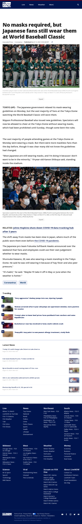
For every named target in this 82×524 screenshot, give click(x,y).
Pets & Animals (28, 478)
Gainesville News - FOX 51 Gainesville (70, 426)
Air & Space (7, 473)
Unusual (26, 475)
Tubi (4, 422)
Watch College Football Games (49, 479)
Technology (7, 478)
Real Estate (68, 459)
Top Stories (27, 411)
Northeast (49, 408)
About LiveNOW (71, 469)
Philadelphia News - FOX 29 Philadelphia (50, 417)
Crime (25, 422)
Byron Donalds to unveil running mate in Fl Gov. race (20, 368)
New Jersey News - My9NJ (50, 426)
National (26, 414)
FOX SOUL (6, 424)
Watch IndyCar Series (51, 489)
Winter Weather (49, 449)
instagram (70, 514)
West (25, 445)
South (67, 408)
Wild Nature (7, 480)
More (51, 5)
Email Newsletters (70, 480)
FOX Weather (7, 419)
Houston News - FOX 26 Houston (71, 435)
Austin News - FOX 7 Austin (71, 439)
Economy (67, 449)
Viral (25, 469)
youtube (62, 514)
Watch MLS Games (50, 503)
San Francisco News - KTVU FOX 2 (30, 459)
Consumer (67, 456)
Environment (48, 456)
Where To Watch (8, 411)
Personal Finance (70, 454)
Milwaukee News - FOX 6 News (9, 463)
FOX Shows (6, 427)
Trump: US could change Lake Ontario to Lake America (21, 349)
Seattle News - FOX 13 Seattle (30, 463)
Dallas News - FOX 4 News (71, 430)
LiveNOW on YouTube (10, 414)
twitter (74, 514)
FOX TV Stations (8, 416)
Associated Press (8, 42)
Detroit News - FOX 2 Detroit (10, 454)
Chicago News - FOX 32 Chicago (10, 450)
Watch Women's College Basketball (50, 497)
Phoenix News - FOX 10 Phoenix (30, 450)
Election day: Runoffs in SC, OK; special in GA (17, 387)
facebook (66, 514)
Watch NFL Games (50, 475)
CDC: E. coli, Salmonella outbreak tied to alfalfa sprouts (21, 378)
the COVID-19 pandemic (46, 240)
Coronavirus (18, 42)
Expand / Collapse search (78, 4)
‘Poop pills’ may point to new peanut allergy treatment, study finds (42, 332)
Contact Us (68, 473)
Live (5, 408)
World (23, 282)
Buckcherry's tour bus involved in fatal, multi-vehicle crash (39, 324)
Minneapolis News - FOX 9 (9, 459)
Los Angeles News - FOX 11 (30, 454)
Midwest (7, 445)
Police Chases (28, 424)
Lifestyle (26, 432)
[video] (74, 351)
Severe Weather (49, 451)
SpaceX (5, 475)
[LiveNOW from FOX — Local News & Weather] (10, 4)
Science (6, 469)
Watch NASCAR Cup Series (50, 486)
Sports (25, 427)
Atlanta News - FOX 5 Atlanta (71, 412)
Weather (48, 445)
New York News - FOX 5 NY (51, 412)
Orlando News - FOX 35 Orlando (71, 417)
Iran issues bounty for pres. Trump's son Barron (18, 359)
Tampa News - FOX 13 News (71, 421)
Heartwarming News (30, 473)
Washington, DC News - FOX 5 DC (50, 421)
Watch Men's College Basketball (51, 493)
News (25, 408)
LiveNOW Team (69, 478)
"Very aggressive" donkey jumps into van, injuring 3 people (38, 298)
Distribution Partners (71, 475)
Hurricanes (47, 454)
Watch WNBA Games (51, 501)
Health (25, 429)
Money (67, 445)
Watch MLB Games (50, 482)
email (78, 514)
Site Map (67, 483)
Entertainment (28, 434)
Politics (25, 419)
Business (67, 451)
